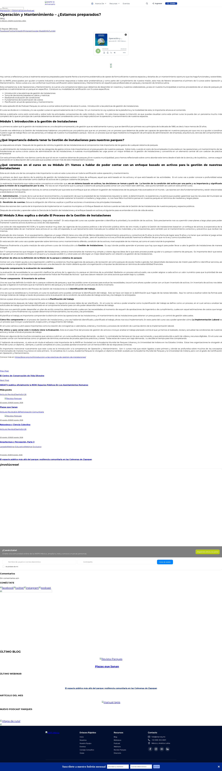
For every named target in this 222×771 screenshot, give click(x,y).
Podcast (30, 10)
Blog (115, 737)
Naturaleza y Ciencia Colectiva (15, 425)
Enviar (156, 767)
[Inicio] (52, 3)
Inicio (82, 737)
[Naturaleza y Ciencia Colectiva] (13, 416)
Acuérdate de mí (12, 566)
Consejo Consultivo (87, 750)
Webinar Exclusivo (32, 447)
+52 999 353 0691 (159, 740)
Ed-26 (23, 394)
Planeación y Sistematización (13, 10)
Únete (82, 753)
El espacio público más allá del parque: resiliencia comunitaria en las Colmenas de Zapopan (46, 459)
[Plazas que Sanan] (13, 398)
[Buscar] (147, 3)
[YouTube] (161, 749)
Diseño (17, 394)
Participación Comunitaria (32, 412)
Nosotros (83, 740)
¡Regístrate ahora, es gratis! (208, 552)
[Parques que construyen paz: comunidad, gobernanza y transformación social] (115, 716)
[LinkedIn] (167, 749)
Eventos (126, 3)
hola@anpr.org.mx (158, 737)
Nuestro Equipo (85, 743)
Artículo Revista (7, 394)
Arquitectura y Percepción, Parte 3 (17, 442)
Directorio (117, 753)
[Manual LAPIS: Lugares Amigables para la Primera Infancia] (116, 702)
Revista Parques (120, 750)
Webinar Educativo (15, 447)
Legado (3, 447)
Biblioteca (117, 740)
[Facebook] (150, 749)
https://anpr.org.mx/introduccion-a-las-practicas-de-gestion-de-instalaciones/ (50, 357)
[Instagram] (156, 749)
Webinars (117, 747)
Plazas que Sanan (9, 407)
